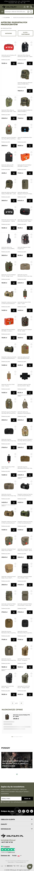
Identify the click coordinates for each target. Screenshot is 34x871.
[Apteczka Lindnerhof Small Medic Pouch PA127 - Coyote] (8, 568)
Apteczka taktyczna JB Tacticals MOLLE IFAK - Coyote (24, 357)
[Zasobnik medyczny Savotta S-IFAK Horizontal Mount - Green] (8, 348)
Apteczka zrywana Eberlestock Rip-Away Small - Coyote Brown (8, 632)
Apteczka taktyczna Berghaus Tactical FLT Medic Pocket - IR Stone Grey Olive (25, 193)
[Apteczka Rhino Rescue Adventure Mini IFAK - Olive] (8, 101)
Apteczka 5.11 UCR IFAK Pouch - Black (7, 687)
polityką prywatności (20, 802)
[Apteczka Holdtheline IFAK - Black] (25, 129)
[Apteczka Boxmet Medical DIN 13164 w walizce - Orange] (8, 321)
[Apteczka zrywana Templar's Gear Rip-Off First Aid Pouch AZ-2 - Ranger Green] (8, 129)
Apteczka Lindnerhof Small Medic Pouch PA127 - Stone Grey (25, 549)
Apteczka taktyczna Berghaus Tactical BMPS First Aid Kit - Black (7, 248)
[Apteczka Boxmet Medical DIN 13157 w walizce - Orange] (25, 156)
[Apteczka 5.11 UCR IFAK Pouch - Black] (8, 678)
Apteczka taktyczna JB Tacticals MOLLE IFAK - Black (7, 165)
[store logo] (9, 6)
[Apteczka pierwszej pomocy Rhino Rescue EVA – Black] (25, 211)
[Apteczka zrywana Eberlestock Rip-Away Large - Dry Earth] (25, 266)
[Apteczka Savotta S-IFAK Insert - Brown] (8, 376)
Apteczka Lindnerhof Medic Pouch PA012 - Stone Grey (25, 604)
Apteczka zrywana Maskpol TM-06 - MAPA (25, 330)
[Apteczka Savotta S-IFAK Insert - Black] (8, 458)
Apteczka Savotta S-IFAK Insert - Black (8, 467)
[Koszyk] (31, 6)
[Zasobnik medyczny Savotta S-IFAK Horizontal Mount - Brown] (8, 513)
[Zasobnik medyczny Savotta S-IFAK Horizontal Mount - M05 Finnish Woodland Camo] (25, 513)
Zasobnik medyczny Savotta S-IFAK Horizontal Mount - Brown (8, 522)
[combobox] (18, 12)
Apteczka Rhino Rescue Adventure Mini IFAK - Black (25, 55)
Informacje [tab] (6, 829)
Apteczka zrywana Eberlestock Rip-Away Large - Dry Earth (25, 275)
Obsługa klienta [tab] (8, 819)
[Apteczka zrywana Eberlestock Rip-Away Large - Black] (8, 431)
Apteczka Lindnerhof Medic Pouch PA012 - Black (25, 577)
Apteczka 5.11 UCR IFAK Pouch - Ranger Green (24, 687)
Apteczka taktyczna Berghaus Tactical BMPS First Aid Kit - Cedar (24, 412)
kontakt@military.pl (8, 840)
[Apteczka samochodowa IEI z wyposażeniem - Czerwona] (8, 47)
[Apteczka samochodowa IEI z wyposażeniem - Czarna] (8, 211)
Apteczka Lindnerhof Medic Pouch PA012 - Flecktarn (8, 604)
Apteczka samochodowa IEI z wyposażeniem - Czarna (8, 220)
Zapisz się (27, 798)
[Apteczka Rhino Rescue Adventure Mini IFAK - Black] (25, 47)
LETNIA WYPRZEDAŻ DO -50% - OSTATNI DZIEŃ (17, 1)
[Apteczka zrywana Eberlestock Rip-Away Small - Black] (25, 623)
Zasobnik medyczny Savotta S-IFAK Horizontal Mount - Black (25, 495)
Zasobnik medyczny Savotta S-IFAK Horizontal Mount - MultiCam (8, 303)
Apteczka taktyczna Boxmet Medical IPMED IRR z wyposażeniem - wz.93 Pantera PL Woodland (25, 83)
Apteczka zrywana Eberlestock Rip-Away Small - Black (25, 632)
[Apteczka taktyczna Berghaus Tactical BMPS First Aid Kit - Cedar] (25, 403)
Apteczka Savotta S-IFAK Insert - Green (24, 303)
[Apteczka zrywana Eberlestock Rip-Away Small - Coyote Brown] (8, 623)
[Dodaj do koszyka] (13, 63)
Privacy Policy (11, 862)
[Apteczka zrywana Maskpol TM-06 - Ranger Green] (8, 266)
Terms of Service (19, 862)
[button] (15, 42)
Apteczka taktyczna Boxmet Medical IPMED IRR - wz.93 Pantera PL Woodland (8, 193)
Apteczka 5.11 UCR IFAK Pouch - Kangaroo (24, 659)
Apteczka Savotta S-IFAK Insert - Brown (8, 385)
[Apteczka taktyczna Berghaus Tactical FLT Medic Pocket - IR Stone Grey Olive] (25, 184)
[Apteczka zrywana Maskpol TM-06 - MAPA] (25, 321)
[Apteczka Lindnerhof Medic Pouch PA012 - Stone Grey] (25, 595)
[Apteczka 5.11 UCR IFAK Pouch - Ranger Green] (25, 678)
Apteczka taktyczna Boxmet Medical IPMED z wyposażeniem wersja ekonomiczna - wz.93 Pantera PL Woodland (25, 110)
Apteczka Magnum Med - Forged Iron (24, 248)
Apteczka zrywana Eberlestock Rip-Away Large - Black (8, 440)
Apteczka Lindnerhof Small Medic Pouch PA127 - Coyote (8, 577)
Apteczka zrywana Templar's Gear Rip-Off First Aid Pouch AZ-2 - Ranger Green (8, 138)
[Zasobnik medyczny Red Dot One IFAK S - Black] (25, 376)
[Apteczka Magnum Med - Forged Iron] (25, 239)
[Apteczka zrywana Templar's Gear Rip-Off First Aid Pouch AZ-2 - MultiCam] (25, 431)
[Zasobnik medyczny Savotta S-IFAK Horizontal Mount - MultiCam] (8, 294)
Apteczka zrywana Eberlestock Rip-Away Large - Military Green (8, 495)
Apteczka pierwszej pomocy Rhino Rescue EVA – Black (25, 220)
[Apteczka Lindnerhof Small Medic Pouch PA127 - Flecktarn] (8, 541)
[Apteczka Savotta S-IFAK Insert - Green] (25, 294)
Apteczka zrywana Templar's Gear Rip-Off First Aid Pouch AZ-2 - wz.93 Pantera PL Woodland (8, 412)
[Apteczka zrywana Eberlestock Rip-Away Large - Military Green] (8, 486)
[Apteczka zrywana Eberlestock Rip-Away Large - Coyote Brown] (25, 458)
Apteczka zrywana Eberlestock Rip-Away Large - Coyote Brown (25, 467)
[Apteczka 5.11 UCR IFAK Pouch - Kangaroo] (25, 650)
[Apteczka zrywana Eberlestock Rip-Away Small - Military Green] (8, 650)
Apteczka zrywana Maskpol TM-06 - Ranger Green (8, 275)
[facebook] (19, 811)
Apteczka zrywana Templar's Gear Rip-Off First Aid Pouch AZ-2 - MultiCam (25, 440)
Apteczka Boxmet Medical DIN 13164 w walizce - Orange (8, 330)
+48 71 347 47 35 (7, 842)
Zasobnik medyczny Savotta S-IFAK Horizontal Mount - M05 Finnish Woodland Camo (25, 522)
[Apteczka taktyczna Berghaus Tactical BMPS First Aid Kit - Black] (8, 239)
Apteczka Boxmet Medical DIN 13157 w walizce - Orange (24, 165)
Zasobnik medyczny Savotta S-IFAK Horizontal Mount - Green (8, 357)
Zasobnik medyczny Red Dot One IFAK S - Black (24, 385)
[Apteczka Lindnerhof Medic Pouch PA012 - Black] (25, 568)
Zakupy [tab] (4, 824)
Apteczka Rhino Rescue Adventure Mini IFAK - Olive (8, 110)
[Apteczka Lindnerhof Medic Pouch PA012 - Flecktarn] (8, 595)
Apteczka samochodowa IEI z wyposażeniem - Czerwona (8, 55)
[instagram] (23, 811)
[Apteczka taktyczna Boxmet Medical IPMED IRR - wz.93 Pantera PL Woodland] (8, 184)
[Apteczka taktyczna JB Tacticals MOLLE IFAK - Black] (8, 156)
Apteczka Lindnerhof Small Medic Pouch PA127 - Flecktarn (8, 549)
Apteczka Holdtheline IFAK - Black (25, 138)
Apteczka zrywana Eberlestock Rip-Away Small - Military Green (8, 659)
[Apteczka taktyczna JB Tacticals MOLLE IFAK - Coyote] (25, 348)
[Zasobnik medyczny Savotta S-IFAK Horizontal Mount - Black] (25, 486)
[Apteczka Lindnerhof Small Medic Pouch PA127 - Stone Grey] (25, 541)
